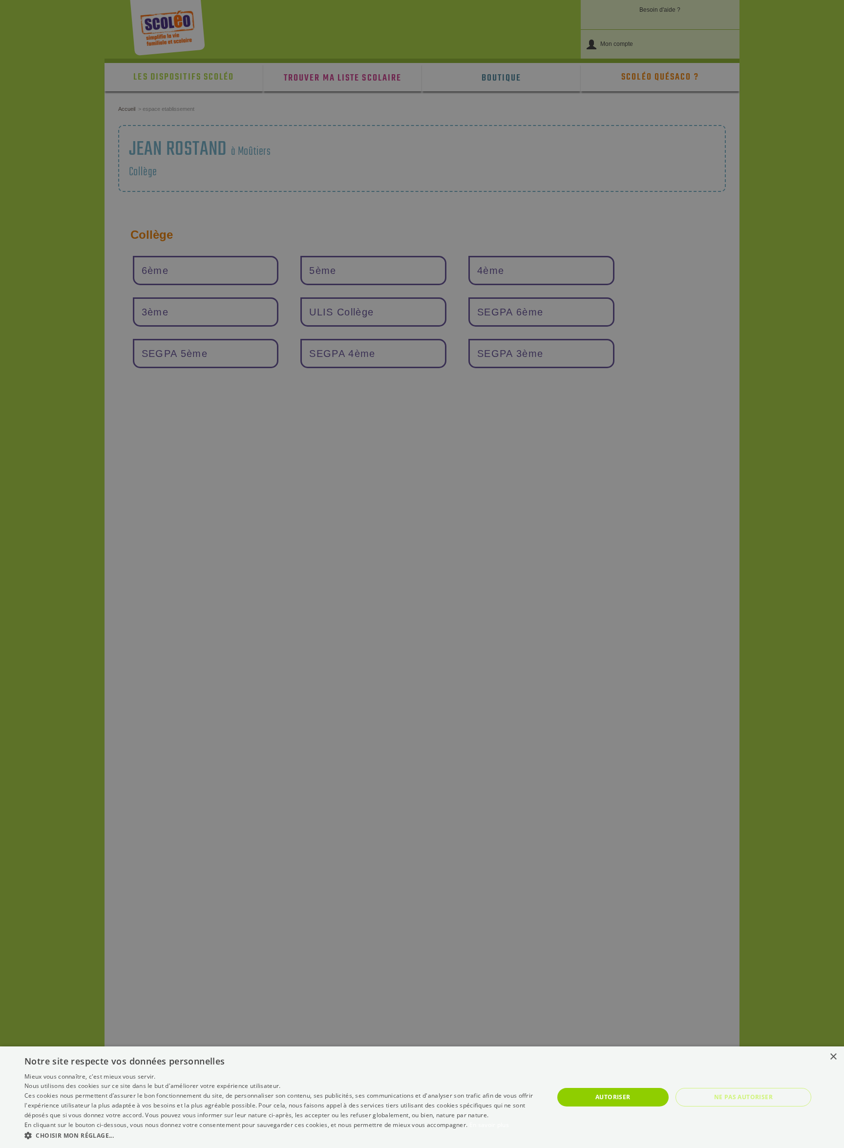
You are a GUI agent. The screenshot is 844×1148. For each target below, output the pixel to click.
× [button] (833, 1057)
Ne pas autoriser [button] (743, 1097)
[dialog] (422, 1097)
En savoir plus (489, 1125)
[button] (281, 1135)
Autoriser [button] (613, 1097)
